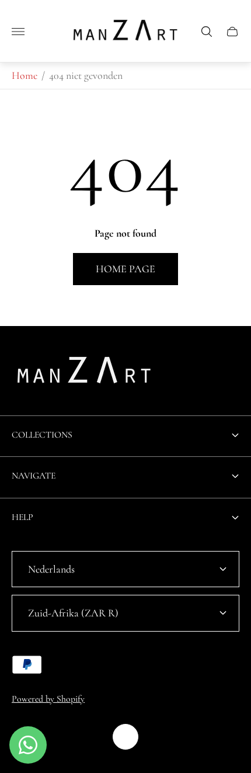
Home (24, 75)
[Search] (206, 31)
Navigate (33, 475)
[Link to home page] (85, 373)
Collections (42, 435)
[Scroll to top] (125, 737)
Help (22, 517)
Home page (125, 268)
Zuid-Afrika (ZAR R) (73, 612)
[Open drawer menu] (18, 31)
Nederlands (51, 569)
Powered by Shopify (48, 699)
